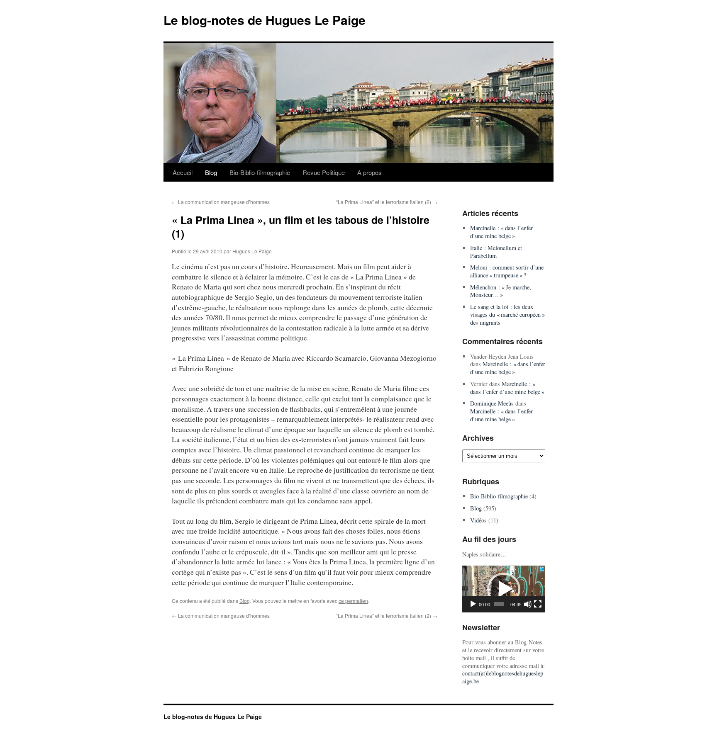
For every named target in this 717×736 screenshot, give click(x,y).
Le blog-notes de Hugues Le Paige (264, 20)
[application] (503, 589)
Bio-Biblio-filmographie (259, 172)
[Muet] (528, 604)
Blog (211, 172)
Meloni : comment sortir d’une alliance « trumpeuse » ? (507, 271)
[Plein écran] (538, 604)
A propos (369, 172)
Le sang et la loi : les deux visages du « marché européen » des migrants (507, 314)
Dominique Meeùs (492, 403)
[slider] (499, 604)
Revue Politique (323, 172)
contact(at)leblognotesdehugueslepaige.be (502, 677)
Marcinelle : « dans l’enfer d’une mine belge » (501, 232)
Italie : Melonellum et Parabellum (496, 252)
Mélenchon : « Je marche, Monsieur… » (500, 291)
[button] (503, 589)
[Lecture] (473, 604)
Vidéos (478, 520)
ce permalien (353, 600)
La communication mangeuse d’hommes (221, 201)
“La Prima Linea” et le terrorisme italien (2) (386, 201)
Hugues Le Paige (252, 251)
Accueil (183, 172)
